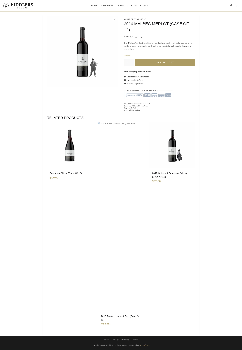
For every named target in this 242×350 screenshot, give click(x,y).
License (135, 340)
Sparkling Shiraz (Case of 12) (66, 173)
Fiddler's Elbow (134, 110)
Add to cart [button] (56, 186)
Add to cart (165, 62)
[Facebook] (231, 5)
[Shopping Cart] (237, 6)
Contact (145, 6)
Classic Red (132, 108)
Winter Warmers (135, 19)
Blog (134, 6)
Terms (106, 340)
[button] (114, 19)
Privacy (115, 340)
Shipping (125, 340)
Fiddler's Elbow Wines (140, 106)
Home (94, 6)
